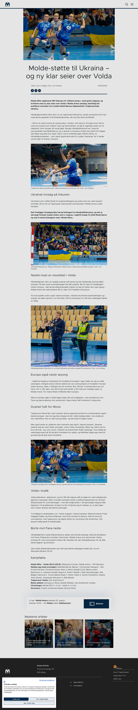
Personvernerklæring (46, 680)
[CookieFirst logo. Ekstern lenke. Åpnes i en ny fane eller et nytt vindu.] (4, 682)
